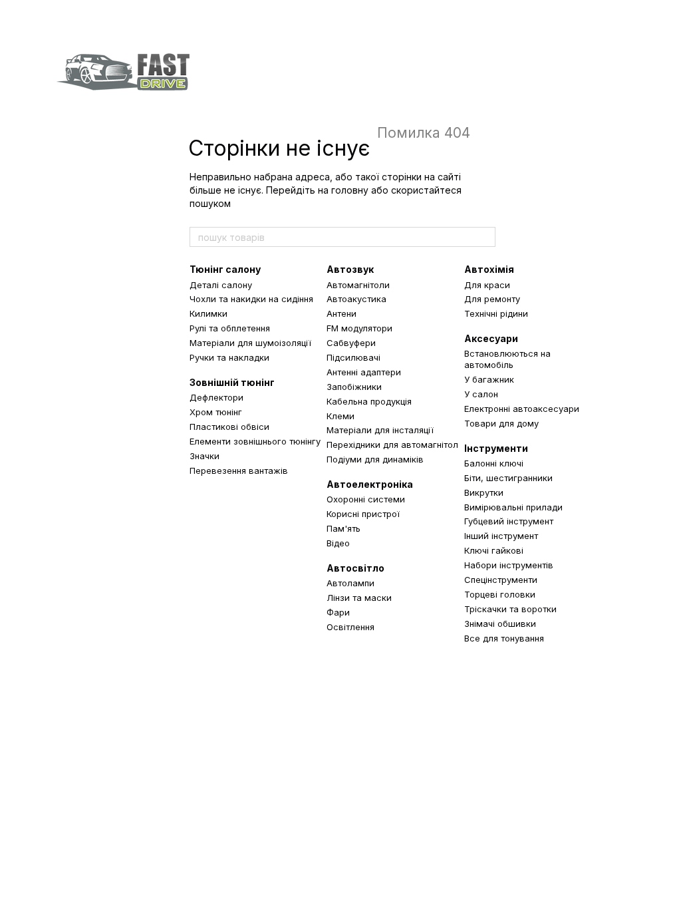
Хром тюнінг (216, 412)
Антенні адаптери (364, 372)
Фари (338, 612)
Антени (341, 313)
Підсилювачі (353, 357)
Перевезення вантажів (239, 470)
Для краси (487, 284)
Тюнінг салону (225, 269)
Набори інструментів (508, 565)
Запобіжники (354, 386)
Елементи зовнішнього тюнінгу (255, 441)
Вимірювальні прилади (513, 507)
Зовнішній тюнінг (232, 382)
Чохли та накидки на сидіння (251, 298)
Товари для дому (501, 423)
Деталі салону (221, 284)
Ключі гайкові (493, 550)
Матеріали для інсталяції (380, 430)
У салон (481, 394)
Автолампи (350, 583)
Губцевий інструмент (508, 521)
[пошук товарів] (484, 237)
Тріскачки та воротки (510, 609)
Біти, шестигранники (508, 477)
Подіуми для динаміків (375, 459)
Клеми (340, 416)
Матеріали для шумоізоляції (250, 342)
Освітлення (350, 627)
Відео (338, 543)
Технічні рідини (496, 313)
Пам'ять (343, 528)
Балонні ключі (493, 463)
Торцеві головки (499, 594)
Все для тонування (504, 638)
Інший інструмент (501, 535)
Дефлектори (216, 397)
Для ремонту (492, 298)
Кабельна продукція (369, 401)
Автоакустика (356, 298)
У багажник (489, 379)
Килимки (208, 313)
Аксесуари (491, 338)
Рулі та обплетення (230, 328)
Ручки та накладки (229, 357)
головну (349, 190)
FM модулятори (359, 328)
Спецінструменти (500, 579)
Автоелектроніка (370, 484)
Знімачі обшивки (500, 623)
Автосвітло (355, 568)
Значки (204, 456)
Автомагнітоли (358, 284)
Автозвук (350, 269)
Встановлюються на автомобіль (507, 359)
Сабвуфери (351, 342)
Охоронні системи (366, 499)
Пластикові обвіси (229, 426)
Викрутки (483, 492)
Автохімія (489, 269)
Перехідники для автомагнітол (392, 444)
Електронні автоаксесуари (521, 408)
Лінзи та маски (359, 597)
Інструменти (496, 448)
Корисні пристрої (363, 513)
